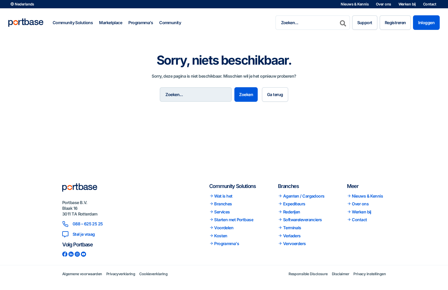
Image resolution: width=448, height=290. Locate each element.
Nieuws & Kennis (355, 4)
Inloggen (426, 22)
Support (364, 22)
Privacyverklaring (120, 274)
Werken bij (407, 4)
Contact (429, 4)
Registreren (395, 22)
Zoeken (246, 94)
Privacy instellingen (369, 274)
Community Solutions (73, 22)
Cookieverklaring (153, 274)
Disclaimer (340, 274)
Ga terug (275, 94)
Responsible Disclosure (308, 274)
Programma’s (140, 22)
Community (170, 22)
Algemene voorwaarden (82, 274)
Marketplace (110, 22)
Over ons (383, 4)
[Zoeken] (343, 22)
